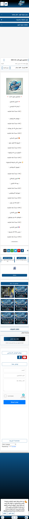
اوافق (4, 513)
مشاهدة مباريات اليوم (22, 25)
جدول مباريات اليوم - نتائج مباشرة (20, 15)
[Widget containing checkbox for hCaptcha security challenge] (14, 396)
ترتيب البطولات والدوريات (22, 20)
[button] (6, 4)
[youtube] (24, 357)
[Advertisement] (14, 42)
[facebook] (19, 357)
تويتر (15, 250)
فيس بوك (22, 250)
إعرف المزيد (11, 513)
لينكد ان (8, 250)
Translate (13, 446)
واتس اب (12, 250)
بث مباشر (17, 68)
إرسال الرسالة (14, 402)
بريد (5, 250)
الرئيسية (24, 68)
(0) (1, 64)
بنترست (18, 250)
